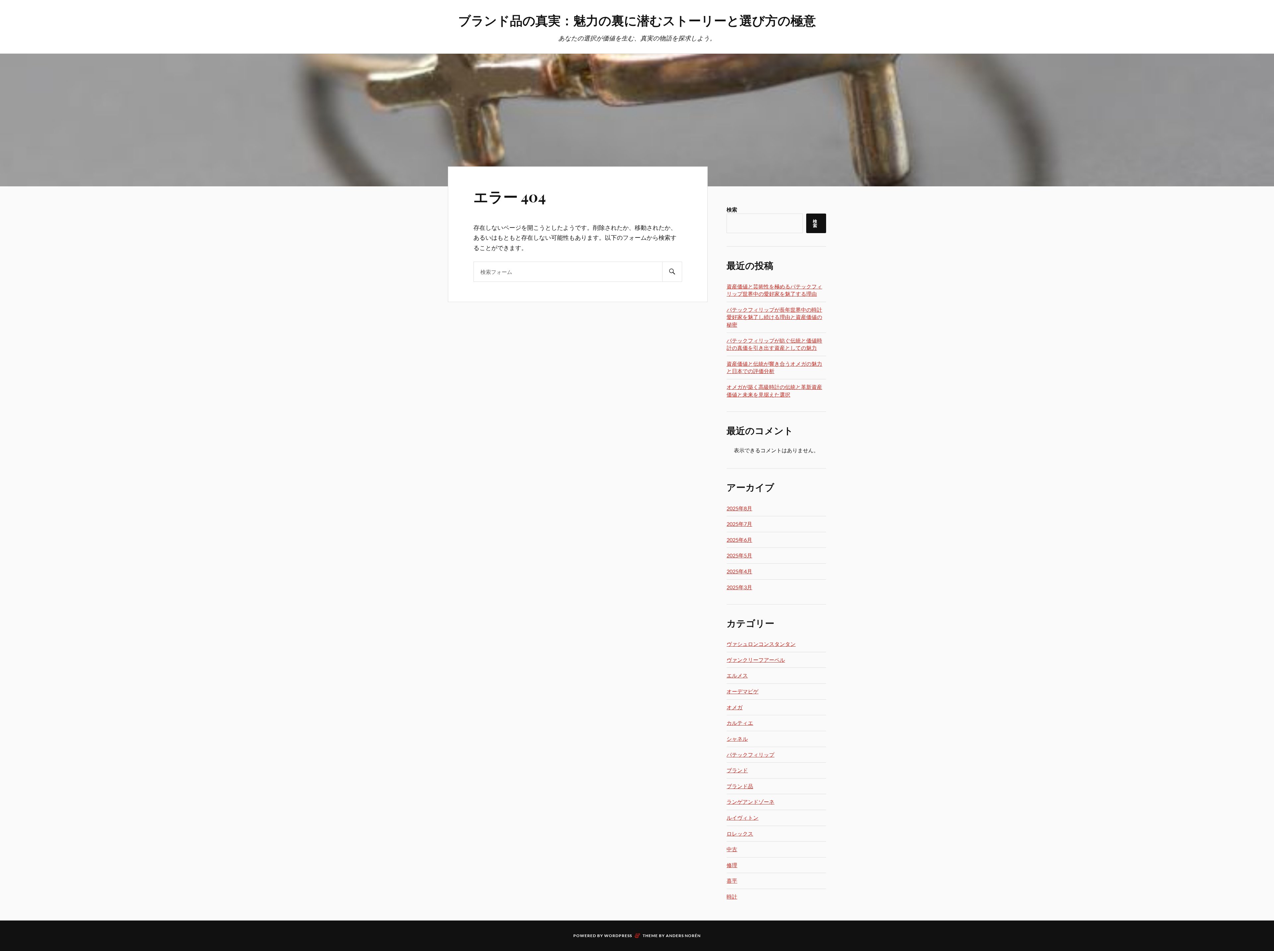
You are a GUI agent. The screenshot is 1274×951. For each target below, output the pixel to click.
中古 (732, 849)
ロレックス (740, 833)
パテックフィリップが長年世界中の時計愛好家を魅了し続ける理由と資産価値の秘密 (774, 317)
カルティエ (740, 723)
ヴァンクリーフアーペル (756, 660)
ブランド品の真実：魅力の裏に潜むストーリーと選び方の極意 (637, 20)
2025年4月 (739, 571)
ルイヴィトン (742, 817)
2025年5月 (739, 555)
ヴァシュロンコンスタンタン (761, 644)
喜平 (732, 880)
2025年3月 (739, 587)
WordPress (618, 935)
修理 (732, 865)
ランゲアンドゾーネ (750, 801)
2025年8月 (739, 508)
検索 (732, 209)
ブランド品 (740, 786)
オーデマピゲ (742, 691)
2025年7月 (739, 524)
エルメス (737, 675)
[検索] (672, 272)
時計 (732, 896)
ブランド (737, 770)
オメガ (735, 707)
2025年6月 (739, 540)
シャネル (737, 738)
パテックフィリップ (750, 754)
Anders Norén (683, 935)
